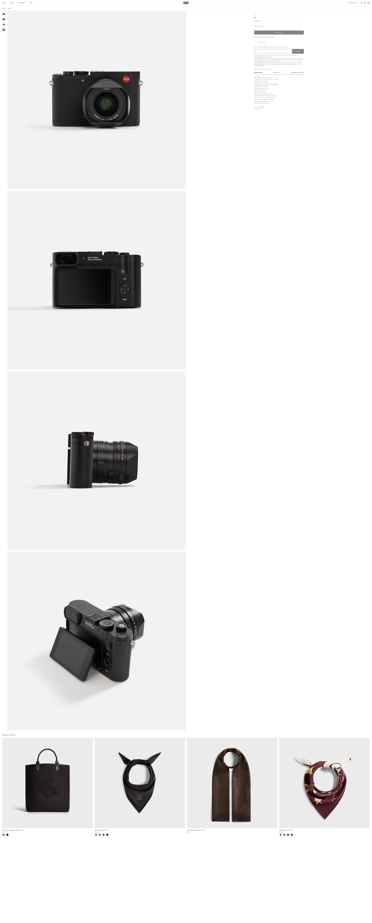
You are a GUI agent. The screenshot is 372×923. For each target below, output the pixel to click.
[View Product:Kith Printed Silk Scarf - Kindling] (100, 835)
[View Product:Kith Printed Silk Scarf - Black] (107, 835)
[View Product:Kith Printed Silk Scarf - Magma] (103, 835)
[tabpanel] (279, 93)
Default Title (262, 42)
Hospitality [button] (353, 3)
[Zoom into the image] (97, 100)
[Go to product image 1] (4, 14)
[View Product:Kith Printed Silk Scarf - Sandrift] (96, 835)
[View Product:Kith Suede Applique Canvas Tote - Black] (7, 835)
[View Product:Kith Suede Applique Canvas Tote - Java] (4, 835)
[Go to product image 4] (4, 30)
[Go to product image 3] (4, 24)
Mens (9, 8)
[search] (365, 3)
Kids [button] (31, 3)
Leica (255, 14)
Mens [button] (12, 3)
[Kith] (186, 3)
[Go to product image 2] (4, 19)
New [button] (4, 3)
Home (3, 8)
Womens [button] (21, 3)
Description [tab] (258, 72)
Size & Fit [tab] (276, 72)
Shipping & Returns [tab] (297, 72)
